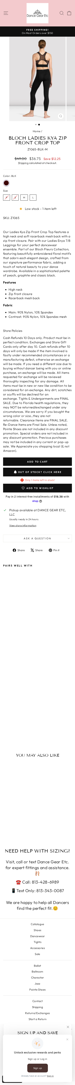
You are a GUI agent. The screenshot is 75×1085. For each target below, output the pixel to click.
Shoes (37, 930)
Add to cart (15, 724)
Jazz (37, 983)
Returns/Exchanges (37, 1013)
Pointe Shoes (37, 989)
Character (37, 977)
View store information (22, 525)
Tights (38, 942)
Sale (37, 954)
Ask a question (37, 538)
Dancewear (37, 936)
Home (37, 131)
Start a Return (38, 1019)
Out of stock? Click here (40, 472)
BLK (6, 183)
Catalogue (37, 924)
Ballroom (37, 971)
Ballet (37, 965)
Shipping (23, 163)
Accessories (37, 948)
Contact (37, 1001)
